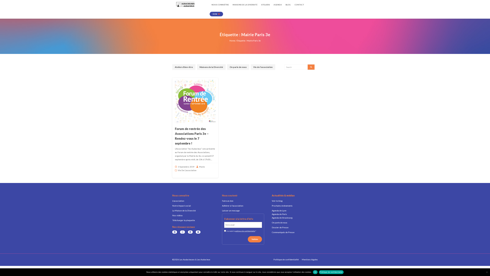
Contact (299, 5)
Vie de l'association (187, 170)
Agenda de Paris (279, 214)
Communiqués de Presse (283, 232)
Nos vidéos (177, 215)
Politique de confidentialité (286, 259)
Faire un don (227, 201)
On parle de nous (238, 67)
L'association (178, 201)
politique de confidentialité (245, 231)
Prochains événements (282, 205)
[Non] (487, 272)
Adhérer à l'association (232, 205)
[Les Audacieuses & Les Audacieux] (189, 4)
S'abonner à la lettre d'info (238, 218)
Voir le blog (277, 201)
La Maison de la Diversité (184, 210)
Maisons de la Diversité (245, 5)
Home (232, 40)
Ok (315, 272)
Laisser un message (231, 210)
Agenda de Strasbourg (282, 217)
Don (215, 14)
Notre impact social (181, 205)
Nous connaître (220, 5)
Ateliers (265, 5)
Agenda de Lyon (279, 210)
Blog (288, 5)
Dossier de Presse (280, 227)
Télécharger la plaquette (183, 220)
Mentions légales (310, 259)
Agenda (278, 5)
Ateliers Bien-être (184, 67)
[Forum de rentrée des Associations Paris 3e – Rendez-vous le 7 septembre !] (195, 102)
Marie (202, 166)
